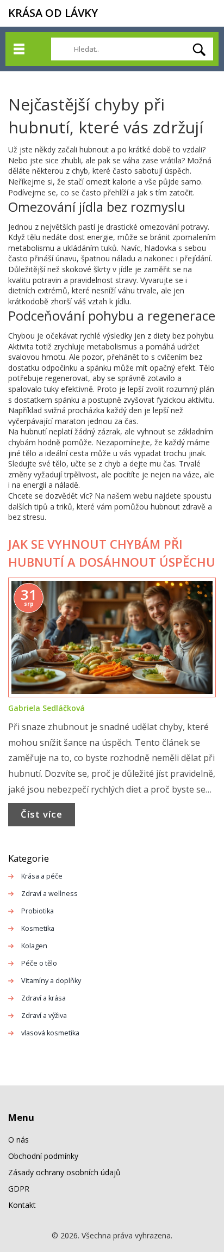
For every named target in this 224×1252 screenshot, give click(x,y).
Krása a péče (42, 876)
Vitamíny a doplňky (51, 980)
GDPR (18, 1188)
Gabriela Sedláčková (46, 708)
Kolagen (34, 945)
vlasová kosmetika (50, 1033)
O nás (18, 1139)
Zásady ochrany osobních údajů (64, 1172)
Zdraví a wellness (49, 893)
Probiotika (37, 911)
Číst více (42, 814)
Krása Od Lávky (53, 12)
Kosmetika (37, 928)
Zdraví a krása (43, 998)
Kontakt (22, 1205)
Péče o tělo (39, 963)
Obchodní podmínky (43, 1156)
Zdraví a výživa (44, 1015)
